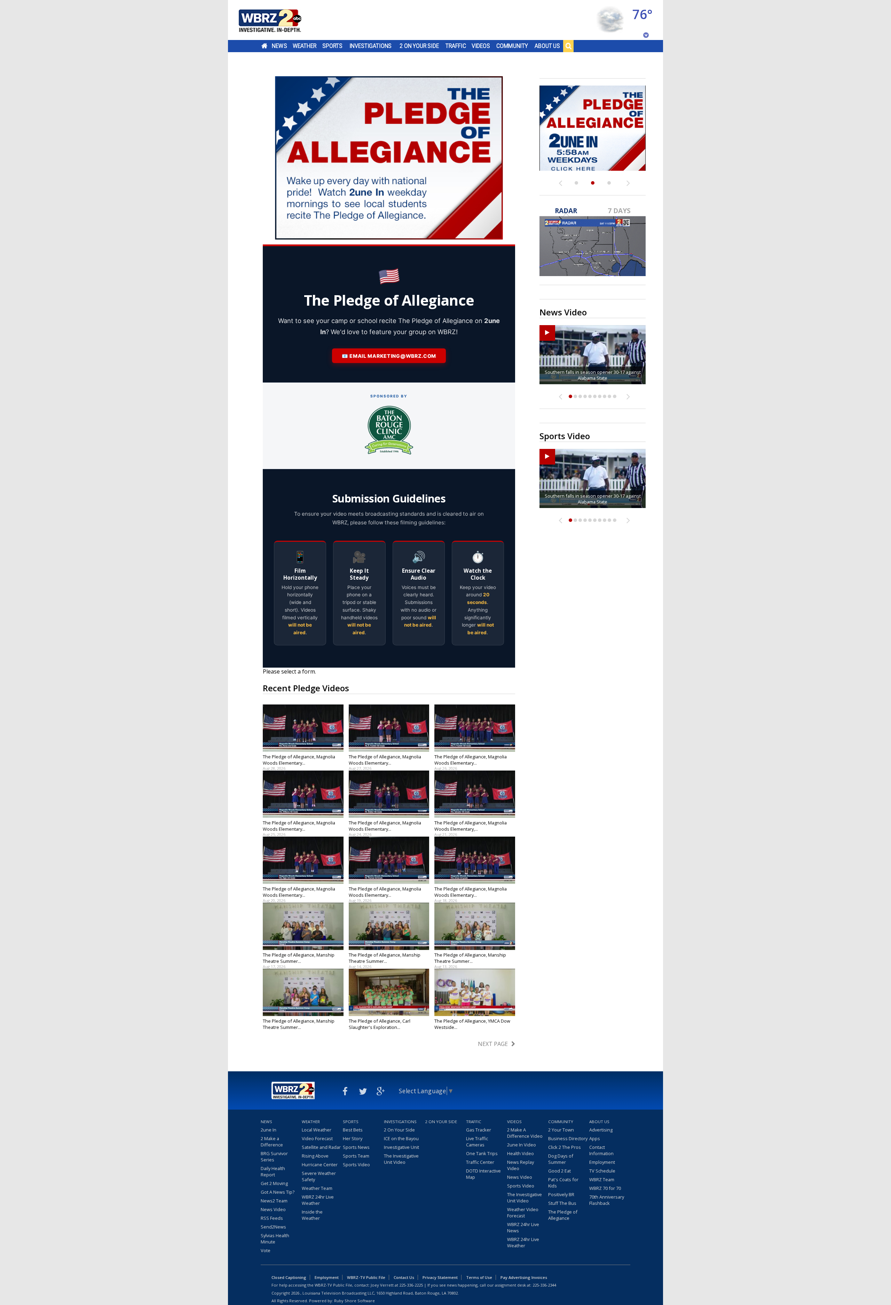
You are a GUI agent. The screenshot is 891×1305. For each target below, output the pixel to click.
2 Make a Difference (272, 1141)
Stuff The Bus (562, 1203)
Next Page (493, 1044)
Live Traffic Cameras (477, 1141)
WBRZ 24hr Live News (523, 1227)
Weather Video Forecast (522, 1212)
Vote (265, 1250)
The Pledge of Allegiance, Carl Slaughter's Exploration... (379, 1024)
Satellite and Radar (321, 1147)
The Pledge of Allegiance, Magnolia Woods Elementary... (299, 760)
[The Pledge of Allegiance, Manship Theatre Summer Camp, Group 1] (303, 992)
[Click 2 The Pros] (592, 128)
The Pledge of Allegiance (562, 1215)
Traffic (456, 45)
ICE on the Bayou (401, 1138)
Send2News (273, 1227)
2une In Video (521, 1145)
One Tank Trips (482, 1153)
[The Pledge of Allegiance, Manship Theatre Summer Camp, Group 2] (474, 926)
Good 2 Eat (559, 1171)
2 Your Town (561, 1130)
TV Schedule (602, 1171)
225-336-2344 (544, 1285)
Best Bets (353, 1130)
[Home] (278, 20)
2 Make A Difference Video (525, 1133)
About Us (547, 45)
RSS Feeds (272, 1218)
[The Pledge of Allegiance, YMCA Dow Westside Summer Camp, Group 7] (474, 992)
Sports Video (356, 1164)
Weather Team (317, 1188)
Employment (602, 1162)
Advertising (601, 1130)
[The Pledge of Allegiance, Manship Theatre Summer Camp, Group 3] (389, 926)
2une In (268, 1130)
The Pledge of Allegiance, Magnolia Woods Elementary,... (470, 826)
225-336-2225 (411, 1285)
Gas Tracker (478, 1130)
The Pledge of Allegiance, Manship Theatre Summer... (298, 958)
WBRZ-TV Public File (366, 1277)
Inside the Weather (312, 1215)
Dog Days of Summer (560, 1159)
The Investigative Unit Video (401, 1159)
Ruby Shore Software (354, 1300)
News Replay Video (520, 1165)
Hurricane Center (320, 1164)
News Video (273, 1209)
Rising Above (315, 1156)
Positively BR (561, 1194)
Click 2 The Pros (564, 1147)
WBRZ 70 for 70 (605, 1188)
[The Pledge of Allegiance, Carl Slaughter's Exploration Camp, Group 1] (389, 992)
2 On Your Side (419, 45)
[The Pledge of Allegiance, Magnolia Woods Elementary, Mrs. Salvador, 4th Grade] (474, 794)
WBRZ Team (601, 1179)
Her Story (352, 1138)
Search (568, 45)
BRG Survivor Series (274, 1156)
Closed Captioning (288, 1277)
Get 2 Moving (274, 1183)
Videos (481, 45)
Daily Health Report (273, 1171)
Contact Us (404, 1277)
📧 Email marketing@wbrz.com (389, 356)
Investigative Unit (401, 1147)
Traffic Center (480, 1162)
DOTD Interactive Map (483, 1174)
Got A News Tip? (277, 1192)
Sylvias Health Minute (275, 1238)
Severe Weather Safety (319, 1176)
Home (264, 45)
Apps (594, 1138)
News (279, 45)
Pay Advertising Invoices (523, 1277)
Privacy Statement (440, 1277)
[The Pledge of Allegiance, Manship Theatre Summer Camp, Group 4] (303, 926)
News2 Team (274, 1201)
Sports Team (356, 1156)
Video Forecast (317, 1138)
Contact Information (601, 1150)
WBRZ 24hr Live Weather (318, 1200)
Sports (332, 45)
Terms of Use (479, 1277)
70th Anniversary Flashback (606, 1200)
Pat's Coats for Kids (563, 1182)
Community (512, 45)
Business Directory (568, 1138)
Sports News (356, 1147)
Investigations (370, 45)
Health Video (520, 1153)
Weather (304, 45)
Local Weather (316, 1130)
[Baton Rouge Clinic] (389, 430)
